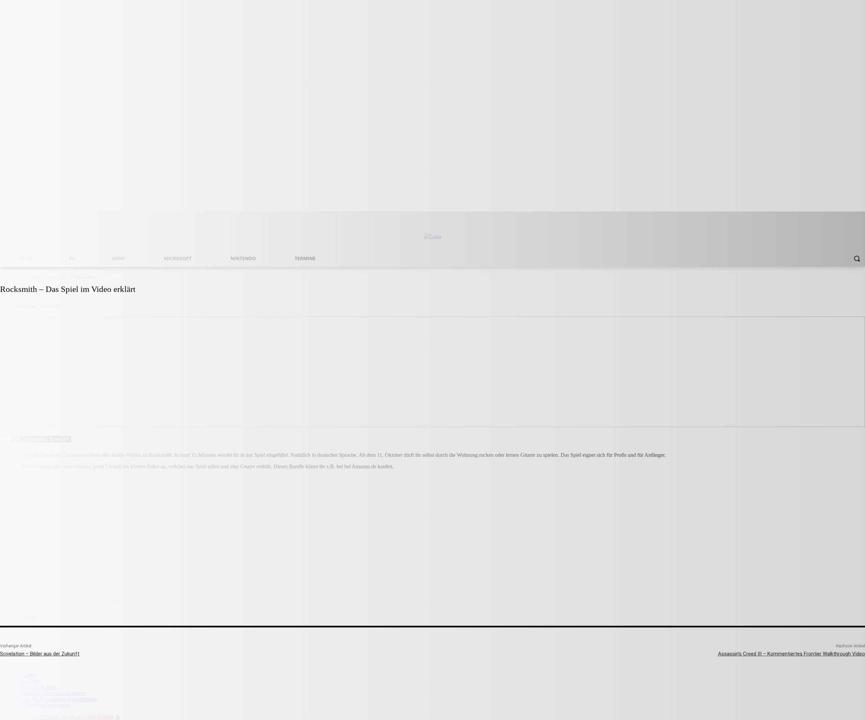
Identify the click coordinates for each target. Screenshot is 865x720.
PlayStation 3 (37, 438)
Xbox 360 (61, 438)
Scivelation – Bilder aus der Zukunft (39, 654)
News (6, 438)
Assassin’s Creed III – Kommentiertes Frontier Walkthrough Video (791, 654)
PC (19, 438)
